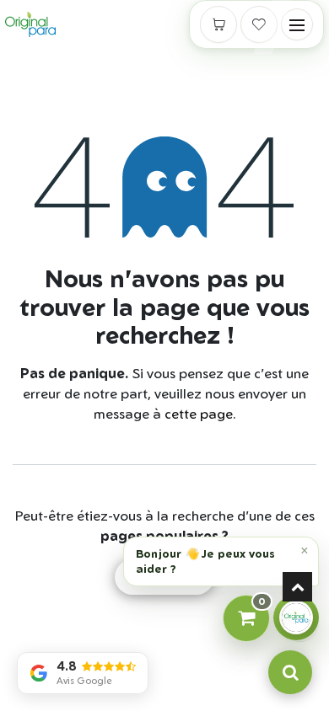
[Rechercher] (290, 672)
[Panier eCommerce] (218, 24)
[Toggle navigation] (297, 24)
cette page (198, 413)
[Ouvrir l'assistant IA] (296, 617)
